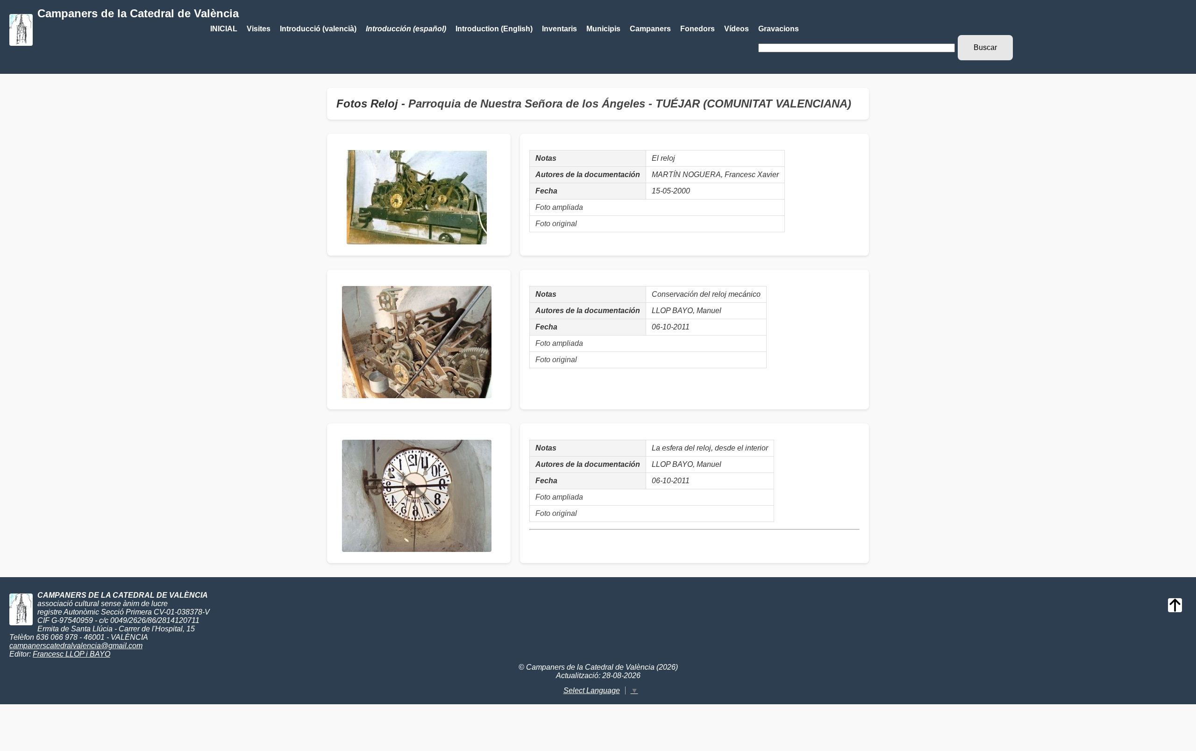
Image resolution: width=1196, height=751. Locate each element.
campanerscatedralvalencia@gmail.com (75, 646)
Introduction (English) (494, 29)
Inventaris (559, 29)
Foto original (556, 224)
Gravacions (778, 29)
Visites (259, 29)
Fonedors (697, 29)
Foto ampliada (559, 207)
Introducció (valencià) (318, 29)
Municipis (603, 29)
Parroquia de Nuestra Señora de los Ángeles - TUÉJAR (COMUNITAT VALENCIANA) (629, 103)
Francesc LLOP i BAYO (71, 654)
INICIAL (223, 29)
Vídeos (736, 29)
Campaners (650, 29)
